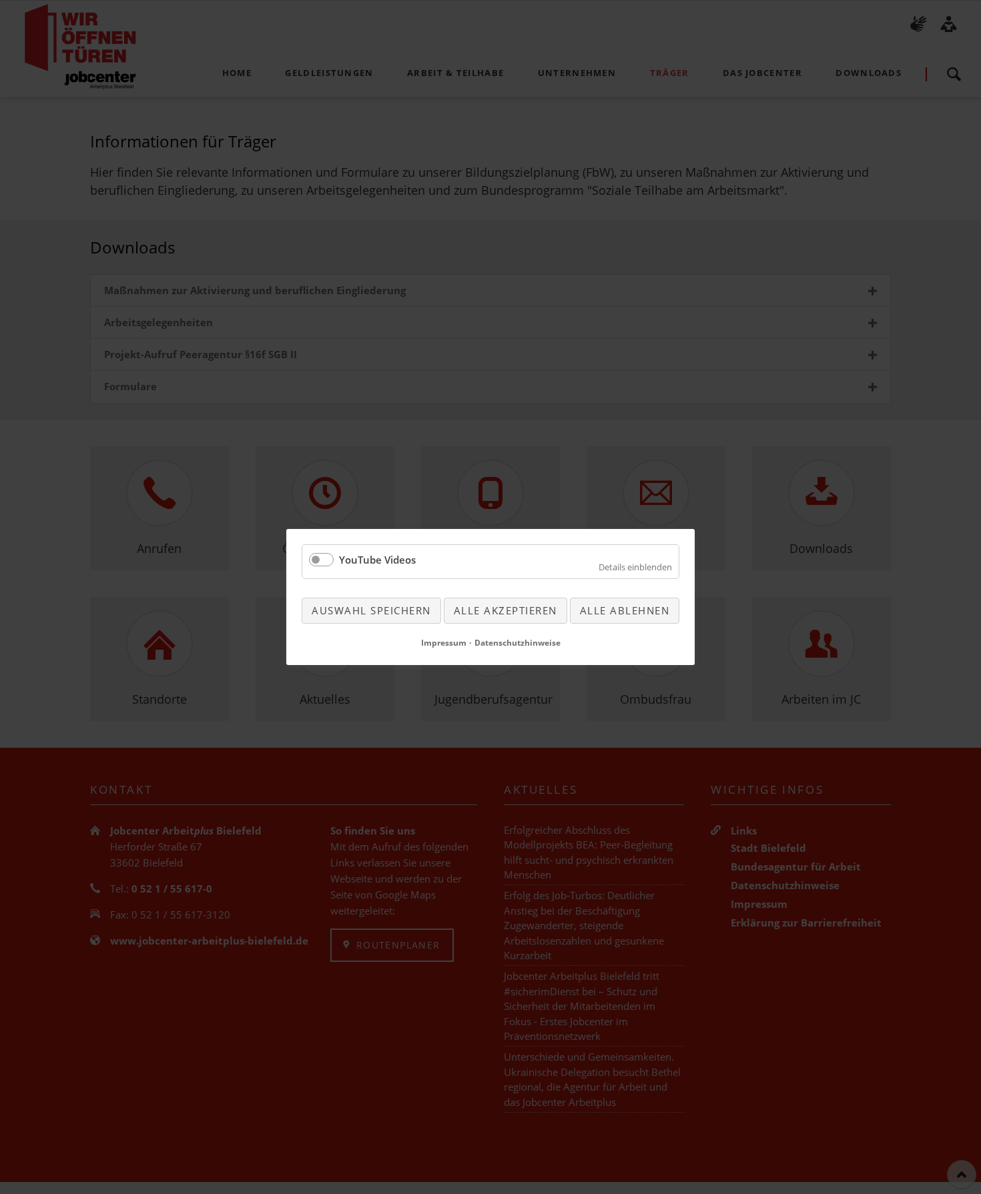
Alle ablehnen (625, 610)
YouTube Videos (377, 559)
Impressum (443, 642)
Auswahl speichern (371, 610)
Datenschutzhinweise (517, 642)
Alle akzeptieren (505, 610)
